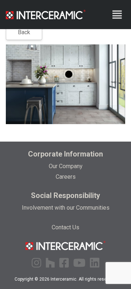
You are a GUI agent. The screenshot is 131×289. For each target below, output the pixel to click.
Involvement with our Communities (66, 207)
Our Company (66, 166)
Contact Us (65, 227)
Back (24, 32)
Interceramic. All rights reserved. (83, 279)
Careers (66, 176)
